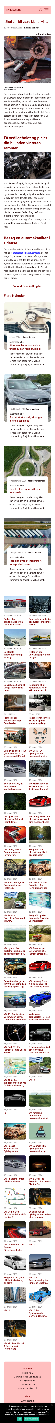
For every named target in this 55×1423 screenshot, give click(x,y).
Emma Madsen (32, 409)
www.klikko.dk (30, 1388)
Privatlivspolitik (31, 1419)
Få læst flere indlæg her (27, 286)
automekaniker (43, 34)
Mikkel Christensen (36, 481)
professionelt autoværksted (26, 252)
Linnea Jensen (31, 27)
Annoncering (27, 1400)
